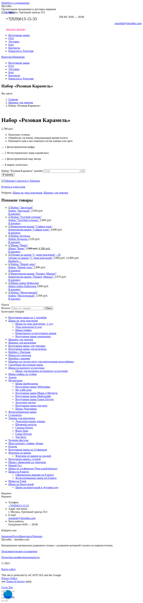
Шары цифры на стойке (22, 374)
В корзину (8, 174)
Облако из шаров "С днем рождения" (30, 257)
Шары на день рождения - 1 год (34, 323)
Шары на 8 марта (18, 471)
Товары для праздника (21, 418)
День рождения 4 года (28, 326)
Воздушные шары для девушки (26, 345)
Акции (12, 377)
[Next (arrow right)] (6, 600)
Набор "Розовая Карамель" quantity (22, 170)
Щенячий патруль (26, 424)
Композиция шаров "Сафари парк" (29, 229)
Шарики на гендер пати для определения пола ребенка (41, 361)
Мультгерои (15, 380)
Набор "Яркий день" (21, 267)
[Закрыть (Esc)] (2, 591)
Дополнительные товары (30, 421)
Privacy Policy (9, 578)
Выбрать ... (14, 261)
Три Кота (20, 437)
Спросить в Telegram (27, 180)
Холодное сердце (25, 402)
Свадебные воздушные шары (25, 364)
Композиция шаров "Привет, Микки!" (31, 276)
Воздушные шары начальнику (33, 336)
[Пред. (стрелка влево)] (2, 594)
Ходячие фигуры (18, 440)
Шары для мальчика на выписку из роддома (41, 370)
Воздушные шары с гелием (24, 459)
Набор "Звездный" (19, 210)
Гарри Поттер (23, 433)
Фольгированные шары (22, 411)
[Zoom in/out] (13, 597)
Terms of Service (15, 581)
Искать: (5, 308)
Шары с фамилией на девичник (27, 462)
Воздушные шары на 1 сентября (27, 317)
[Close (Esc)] (2, 597)
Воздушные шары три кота (31, 405)
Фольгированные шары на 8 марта (36, 477)
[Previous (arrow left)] (2, 600)
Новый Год (15, 465)
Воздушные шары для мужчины (27, 348)
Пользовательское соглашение (19, 551)
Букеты (12, 446)
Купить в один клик (13, 186)
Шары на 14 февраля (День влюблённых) (32, 468)
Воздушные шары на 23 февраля (27, 449)
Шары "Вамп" (17, 248)
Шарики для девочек (55, 192)
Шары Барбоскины (26, 383)
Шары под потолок (19, 355)
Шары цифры (23, 330)
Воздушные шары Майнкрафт (33, 396)
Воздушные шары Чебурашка (32, 386)
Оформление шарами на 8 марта (34, 474)
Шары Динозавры (26, 408)
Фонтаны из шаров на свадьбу (33, 455)
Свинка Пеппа (24, 427)
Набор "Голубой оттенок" (24, 220)
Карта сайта (8, 569)
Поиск (49, 308)
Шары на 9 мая (17, 481)
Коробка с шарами (19, 358)
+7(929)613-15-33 (21, 19)
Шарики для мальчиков (22, 342)
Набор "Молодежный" (22, 295)
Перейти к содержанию (15, 2)
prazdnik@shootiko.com (128, 23)
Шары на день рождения (27, 192)
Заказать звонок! (15, 29)
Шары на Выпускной (21, 484)
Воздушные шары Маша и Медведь (36, 393)
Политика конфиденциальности (20, 557)
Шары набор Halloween (22, 286)
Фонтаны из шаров (19, 452)
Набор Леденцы (18, 239)
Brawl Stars (21, 430)
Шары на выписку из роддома (26, 367)
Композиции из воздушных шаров (35, 333)
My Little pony (23, 389)
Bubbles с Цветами (19, 352)
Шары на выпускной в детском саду (36, 487)
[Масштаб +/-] (13, 591)
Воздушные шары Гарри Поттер (34, 399)
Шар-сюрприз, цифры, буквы (25, 443)
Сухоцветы (15, 415)
